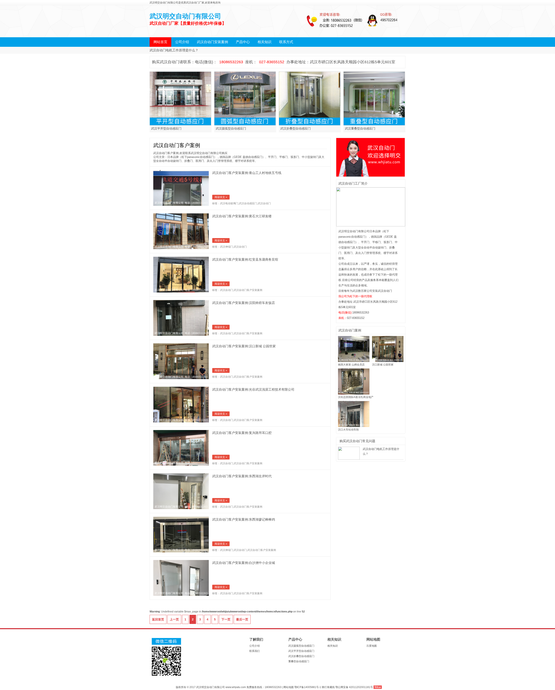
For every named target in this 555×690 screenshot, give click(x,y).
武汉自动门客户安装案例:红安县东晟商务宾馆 (245, 259)
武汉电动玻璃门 (229, 203)
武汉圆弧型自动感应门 (231, 128)
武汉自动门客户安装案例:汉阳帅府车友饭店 (243, 303)
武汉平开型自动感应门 (166, 128)
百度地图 (371, 645)
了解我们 (256, 639)
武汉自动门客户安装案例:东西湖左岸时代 (242, 476)
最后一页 (242, 619)
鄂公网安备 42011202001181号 (354, 687)
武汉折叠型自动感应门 (295, 128)
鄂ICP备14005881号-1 (308, 687)
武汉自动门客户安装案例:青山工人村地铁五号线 (246, 173)
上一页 (174, 619)
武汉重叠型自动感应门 (360, 128)
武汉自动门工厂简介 (353, 183)
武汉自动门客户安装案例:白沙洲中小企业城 (243, 563)
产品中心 (243, 42)
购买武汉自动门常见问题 (357, 441)
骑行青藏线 (328, 687)
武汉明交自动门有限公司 (185, 16)
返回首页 (158, 619)
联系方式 (286, 42)
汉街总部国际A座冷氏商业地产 (356, 397)
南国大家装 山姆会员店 (351, 364)
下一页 (225, 619)
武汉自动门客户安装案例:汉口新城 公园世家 (244, 346)
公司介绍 (182, 42)
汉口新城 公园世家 (382, 364)
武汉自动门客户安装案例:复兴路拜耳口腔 (242, 433)
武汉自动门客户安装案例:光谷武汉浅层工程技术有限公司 (253, 389)
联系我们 (254, 651)
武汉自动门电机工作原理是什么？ (174, 50)
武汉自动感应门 (248, 203)
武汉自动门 (264, 203)
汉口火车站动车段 (348, 429)
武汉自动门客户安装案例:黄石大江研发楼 (242, 216)
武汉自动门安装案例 (212, 42)
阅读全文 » (221, 197)
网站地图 (373, 639)
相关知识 (264, 42)
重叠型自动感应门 (298, 661)
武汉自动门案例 (349, 330)
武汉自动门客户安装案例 (248, 290)
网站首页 (160, 42)
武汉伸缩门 (226, 246)
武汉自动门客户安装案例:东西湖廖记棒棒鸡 (243, 519)
